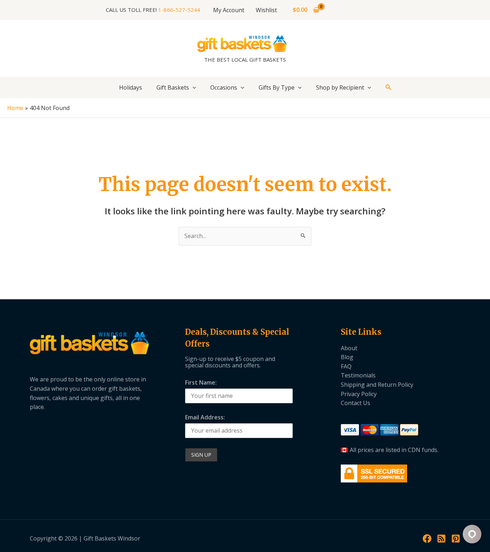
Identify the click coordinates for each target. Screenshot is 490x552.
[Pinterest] (455, 538)
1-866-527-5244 (179, 9)
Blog (347, 357)
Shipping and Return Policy (377, 385)
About (349, 348)
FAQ (346, 366)
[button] (192, 87)
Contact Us (355, 403)
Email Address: (205, 417)
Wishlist (266, 10)
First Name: (201, 382)
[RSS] (441, 538)
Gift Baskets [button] (172, 87)
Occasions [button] (223, 87)
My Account (228, 10)
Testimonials (358, 375)
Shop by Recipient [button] (340, 87)
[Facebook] (427, 538)
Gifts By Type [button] (277, 87)
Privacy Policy (359, 394)
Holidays (130, 87)
